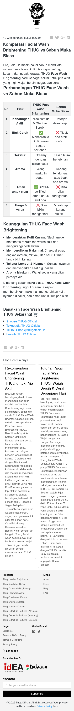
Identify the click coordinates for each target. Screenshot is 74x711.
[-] (34, 631)
